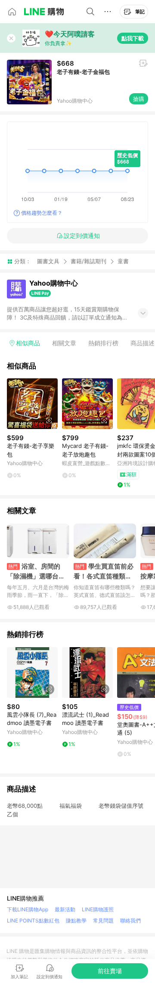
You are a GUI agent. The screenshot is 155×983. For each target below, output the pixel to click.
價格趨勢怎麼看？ (41, 213)
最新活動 (65, 909)
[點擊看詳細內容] (32, 403)
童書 (123, 261)
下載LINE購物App (27, 909)
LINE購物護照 (98, 909)
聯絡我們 (130, 920)
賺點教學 (76, 920)
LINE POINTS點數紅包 (33, 920)
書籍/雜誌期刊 (88, 261)
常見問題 (103, 920)
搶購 (138, 98)
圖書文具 (48, 261)
